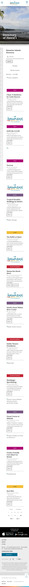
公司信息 (3, 544)
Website (9, 108)
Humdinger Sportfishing (11, 381)
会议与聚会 (4, 539)
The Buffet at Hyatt (14, 237)
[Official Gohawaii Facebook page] (10, 559)
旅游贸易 (3, 542)
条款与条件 (9, 581)
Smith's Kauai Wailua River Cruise (15, 308)
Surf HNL (10, 491)
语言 (19, 559)
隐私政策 (4, 581)
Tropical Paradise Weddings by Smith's (15, 200)
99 (20, 515)
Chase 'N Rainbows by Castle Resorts (14, 96)
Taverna (10, 165)
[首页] (15, 3)
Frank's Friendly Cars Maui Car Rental (13, 455)
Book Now (15, 285)
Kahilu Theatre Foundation (12, 345)
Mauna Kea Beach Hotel (13, 272)
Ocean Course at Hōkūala (13, 417)
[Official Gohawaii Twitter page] (13, 559)
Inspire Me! (9, 554)
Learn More (10, 106)
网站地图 (4, 583)
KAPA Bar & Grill (13, 131)
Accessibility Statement (18, 581)
